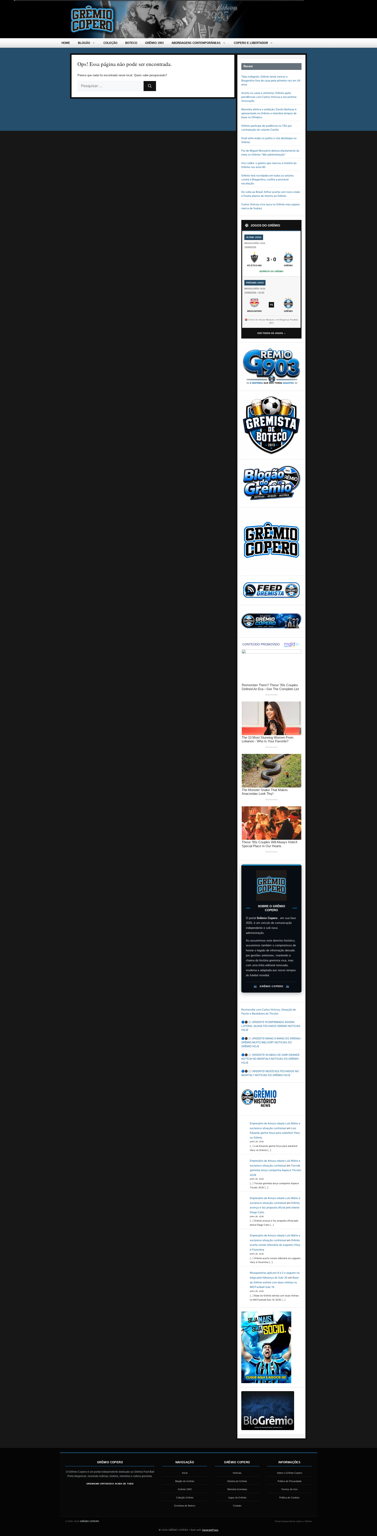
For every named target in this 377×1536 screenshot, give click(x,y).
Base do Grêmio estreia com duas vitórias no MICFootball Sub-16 (274, 1282)
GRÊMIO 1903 (154, 43)
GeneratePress (210, 1529)
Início (185, 1473)
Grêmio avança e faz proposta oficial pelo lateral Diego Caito (275, 1207)
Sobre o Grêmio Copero (289, 1473)
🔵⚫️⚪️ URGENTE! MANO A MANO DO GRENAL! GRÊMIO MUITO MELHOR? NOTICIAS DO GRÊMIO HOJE (271, 1042)
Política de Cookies (289, 1497)
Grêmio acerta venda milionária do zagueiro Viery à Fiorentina (275, 1245)
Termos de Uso (289, 1489)
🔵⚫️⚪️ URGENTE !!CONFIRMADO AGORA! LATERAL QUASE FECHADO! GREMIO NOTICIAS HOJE (270, 1025)
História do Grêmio (237, 1481)
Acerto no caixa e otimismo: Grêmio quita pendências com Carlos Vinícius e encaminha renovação (268, 96)
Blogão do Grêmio (184, 1481)
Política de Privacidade (290, 1481)
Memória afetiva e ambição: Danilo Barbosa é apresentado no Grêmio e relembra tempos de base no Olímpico (268, 113)
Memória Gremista (237, 1489)
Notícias (237, 1473)
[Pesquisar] (150, 86)
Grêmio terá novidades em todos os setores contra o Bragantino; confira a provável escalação (267, 179)
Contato (237, 1505)
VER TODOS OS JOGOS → (271, 333)
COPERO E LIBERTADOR (251, 43)
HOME (66, 43)
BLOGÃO (84, 43)
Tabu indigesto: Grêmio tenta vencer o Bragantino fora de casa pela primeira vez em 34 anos (270, 80)
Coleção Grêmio (184, 1497)
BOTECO (131, 43)
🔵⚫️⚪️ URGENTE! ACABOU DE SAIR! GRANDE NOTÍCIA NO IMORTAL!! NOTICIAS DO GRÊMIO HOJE (270, 1058)
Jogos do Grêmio (237, 1497)
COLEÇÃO (110, 43)
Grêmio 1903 (185, 1489)
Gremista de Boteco (184, 1505)
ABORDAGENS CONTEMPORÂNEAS (196, 43)
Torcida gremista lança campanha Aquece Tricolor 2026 (275, 1170)
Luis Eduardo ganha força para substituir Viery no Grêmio (275, 1133)
